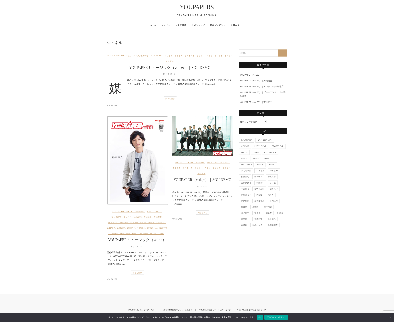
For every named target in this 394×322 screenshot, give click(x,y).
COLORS (245, 146)
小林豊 (273, 182)
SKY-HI (156, 211)
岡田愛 (259, 195)
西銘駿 (244, 225)
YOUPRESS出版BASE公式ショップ (251, 310)
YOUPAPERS (197, 6)
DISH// (256, 152)
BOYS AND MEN (264, 140)
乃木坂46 (274, 170)
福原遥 (257, 213)
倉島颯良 (258, 176)
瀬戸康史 (245, 213)
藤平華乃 (272, 219)
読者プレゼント (218, 25)
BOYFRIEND (246, 140)
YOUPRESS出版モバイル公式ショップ (215, 310)
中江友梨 (158, 217)
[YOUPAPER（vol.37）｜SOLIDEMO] (202, 136)
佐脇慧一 (201, 56)
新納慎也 (245, 201)
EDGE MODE (270, 152)
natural (256, 158)
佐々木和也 (190, 56)
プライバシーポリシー (276, 317)
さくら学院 (246, 170)
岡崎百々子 (246, 195)
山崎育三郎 (259, 188)
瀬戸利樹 (268, 207)
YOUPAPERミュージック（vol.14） (137, 239)
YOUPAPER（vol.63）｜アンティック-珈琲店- (262, 86)
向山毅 (210, 56)
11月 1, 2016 (169, 74)
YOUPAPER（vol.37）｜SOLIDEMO (202, 179)
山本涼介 (274, 188)
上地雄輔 (138, 217)
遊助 (162, 233)
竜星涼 (280, 213)
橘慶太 (135, 233)
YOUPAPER (112, 105)
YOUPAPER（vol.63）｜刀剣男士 (256, 80)
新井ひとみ (152, 228)
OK (259, 317)
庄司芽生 (131, 228)
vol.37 (178, 162)
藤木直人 (154, 233)
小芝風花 (245, 188)
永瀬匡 (255, 207)
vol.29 (111, 56)
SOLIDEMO (157, 56)
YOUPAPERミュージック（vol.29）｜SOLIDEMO (170, 67)
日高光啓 (163, 228)
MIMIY (244, 158)
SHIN (266, 158)
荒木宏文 (258, 219)
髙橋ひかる (257, 225)
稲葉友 (269, 213)
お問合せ (235, 25)
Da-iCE (244, 152)
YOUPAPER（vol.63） (250, 74)
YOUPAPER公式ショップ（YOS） (142, 310)
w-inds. (272, 164)
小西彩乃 (160, 222)
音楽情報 (145, 56)
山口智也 (219, 56)
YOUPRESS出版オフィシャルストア (178, 310)
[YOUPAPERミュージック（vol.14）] (137, 160)
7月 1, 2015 (136, 246)
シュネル (169, 56)
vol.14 (116, 211)
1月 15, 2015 (201, 186)
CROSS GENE (260, 146)
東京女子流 (125, 233)
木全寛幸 (170, 61)
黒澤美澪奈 (273, 225)
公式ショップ (198, 25)
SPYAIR (260, 164)
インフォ (166, 25)
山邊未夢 (121, 228)
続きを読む (170, 99)
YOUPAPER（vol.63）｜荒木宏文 (256, 102)
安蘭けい (260, 182)
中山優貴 (179, 56)
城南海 (151, 222)
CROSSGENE (277, 146)
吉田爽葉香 (246, 182)
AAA (149, 211)
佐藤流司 (245, 176)
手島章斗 (229, 56)
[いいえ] (390, 317)
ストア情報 (181, 25)
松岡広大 (274, 201)
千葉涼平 (134, 222)
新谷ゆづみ (259, 201)
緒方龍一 (144, 233)
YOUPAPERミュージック (127, 56)
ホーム (153, 25)
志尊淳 (271, 195)
